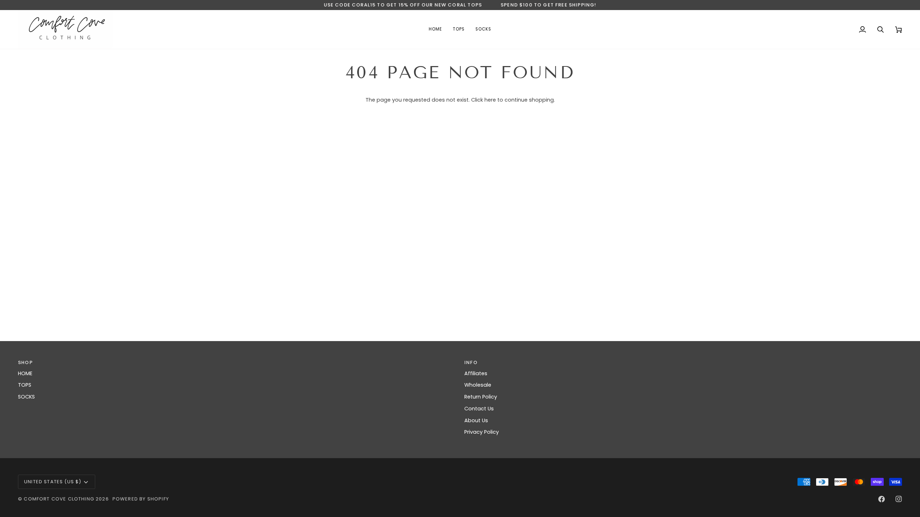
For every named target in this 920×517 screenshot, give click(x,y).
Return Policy (480, 396)
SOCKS (26, 396)
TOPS (24, 384)
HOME (25, 373)
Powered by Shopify (140, 498)
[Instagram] (899, 499)
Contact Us (479, 408)
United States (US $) (52, 481)
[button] (458, 29)
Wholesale (477, 384)
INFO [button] (471, 362)
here (490, 99)
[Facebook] (881, 499)
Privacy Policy (481, 432)
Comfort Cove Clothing (59, 498)
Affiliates (475, 373)
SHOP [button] (25, 362)
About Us (476, 420)
